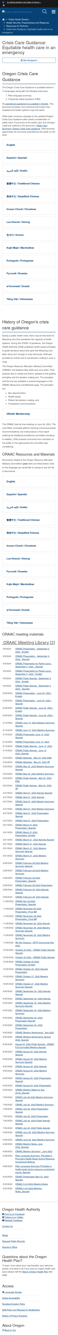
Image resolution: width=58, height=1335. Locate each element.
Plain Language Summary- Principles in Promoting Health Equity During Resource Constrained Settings (35, 1158)
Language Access (13, 1292)
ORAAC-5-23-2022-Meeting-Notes (31, 1184)
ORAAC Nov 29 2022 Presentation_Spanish (25, 903)
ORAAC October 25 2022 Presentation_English (27, 963)
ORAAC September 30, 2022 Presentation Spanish (29, 1019)
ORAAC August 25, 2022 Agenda (31, 1066)
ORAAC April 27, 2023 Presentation (32, 820)
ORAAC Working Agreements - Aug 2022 (34, 1032)
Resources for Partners (17, 25)
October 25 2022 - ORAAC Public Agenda (35, 957)
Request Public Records (13, 1241)
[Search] (44, 11)
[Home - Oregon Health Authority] (3, 19)
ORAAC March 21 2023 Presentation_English (26, 834)
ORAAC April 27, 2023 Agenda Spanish (33, 792)
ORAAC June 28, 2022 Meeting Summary (35, 1139)
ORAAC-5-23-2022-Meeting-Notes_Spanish (28, 1190)
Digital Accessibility (11, 1298)
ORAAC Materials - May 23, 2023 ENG (33, 757)
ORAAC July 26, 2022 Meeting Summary (34, 1104)
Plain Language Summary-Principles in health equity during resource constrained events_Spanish (34, 1169)
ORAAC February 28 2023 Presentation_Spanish (27, 879)
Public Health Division (19, 19)
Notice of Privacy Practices (14, 1315)
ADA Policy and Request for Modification (21, 1309)
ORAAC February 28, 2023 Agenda (32, 896)
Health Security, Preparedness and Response (27, 22)
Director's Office (9, 1247)
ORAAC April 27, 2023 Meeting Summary (34, 808)
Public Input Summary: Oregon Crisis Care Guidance (24, 127)
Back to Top (10, 1330)
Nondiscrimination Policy (13, 1303)
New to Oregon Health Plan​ (35, 1271)
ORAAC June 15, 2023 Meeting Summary (35, 730)
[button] (4, 5)
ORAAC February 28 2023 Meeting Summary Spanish (31, 865)
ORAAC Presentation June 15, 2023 (32, 741)
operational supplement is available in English (26, 103)
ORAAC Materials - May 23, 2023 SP (32, 762)
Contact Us (7, 1226)
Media (5, 1235)
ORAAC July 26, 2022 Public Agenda (32, 1127)
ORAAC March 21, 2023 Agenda (30, 843)
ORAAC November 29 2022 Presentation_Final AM (28, 910)
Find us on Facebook (15, 1214)
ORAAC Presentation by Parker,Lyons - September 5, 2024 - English (33, 672)
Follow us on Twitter (14, 1217)
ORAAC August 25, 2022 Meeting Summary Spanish (31, 1060)
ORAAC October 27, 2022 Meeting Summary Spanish (31, 985)
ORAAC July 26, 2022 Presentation (31, 1116)
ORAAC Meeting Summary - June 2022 (33, 1151)
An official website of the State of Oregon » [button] (24, 2)
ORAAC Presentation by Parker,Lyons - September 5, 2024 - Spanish (33, 665)
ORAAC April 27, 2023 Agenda (29, 797)
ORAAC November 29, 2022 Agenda (32, 923)
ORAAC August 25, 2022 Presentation (33, 1085)
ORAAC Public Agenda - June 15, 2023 (33, 746)
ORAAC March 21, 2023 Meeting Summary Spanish (30, 850)
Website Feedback (13, 1220)
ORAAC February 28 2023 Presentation (34, 885)
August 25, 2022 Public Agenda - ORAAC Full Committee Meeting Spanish (34, 1046)
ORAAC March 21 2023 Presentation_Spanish (26, 826)
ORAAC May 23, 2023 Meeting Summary (34, 773)
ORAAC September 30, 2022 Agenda (32, 998)
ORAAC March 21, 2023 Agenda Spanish (34, 839)
